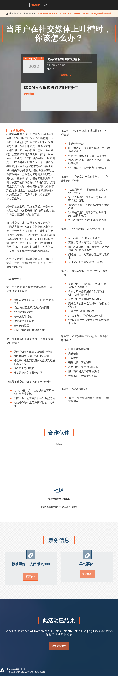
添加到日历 (66, 75)
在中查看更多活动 (74, 13)
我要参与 (31, 576)
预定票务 (87, 574)
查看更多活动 (59, 645)
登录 (45, 5)
